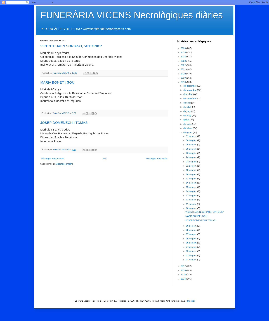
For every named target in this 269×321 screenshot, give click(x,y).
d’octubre (188, 94)
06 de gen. (191, 238)
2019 (183, 78)
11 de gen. (191, 204)
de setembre (189, 98)
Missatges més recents (52, 158)
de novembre (190, 90)
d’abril (186, 119)
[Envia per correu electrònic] (84, 73)
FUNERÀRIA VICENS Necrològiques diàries (131, 15)
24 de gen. (191, 157)
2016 (183, 270)
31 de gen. (191, 136)
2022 (183, 65)
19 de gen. (191, 170)
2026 (183, 48)
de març (187, 124)
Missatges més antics (156, 158)
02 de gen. (191, 255)
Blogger (191, 301)
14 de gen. (191, 191)
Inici (105, 158)
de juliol (187, 107)
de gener (188, 132)
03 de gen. (191, 251)
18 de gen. (191, 174)
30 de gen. (191, 140)
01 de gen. (191, 259)
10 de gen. (191, 208)
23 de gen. (191, 161)
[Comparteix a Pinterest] (96, 73)
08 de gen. (191, 230)
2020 (183, 73)
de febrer (188, 128)
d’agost (187, 102)
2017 (183, 266)
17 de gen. (191, 178)
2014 (183, 278)
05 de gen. (191, 242)
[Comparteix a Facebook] (93, 73)
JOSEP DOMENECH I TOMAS (64, 123)
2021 (183, 69)
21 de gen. (191, 166)
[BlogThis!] (87, 73)
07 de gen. (191, 234)
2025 (183, 52)
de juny (187, 111)
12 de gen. (191, 199)
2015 (183, 274)
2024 (183, 56)
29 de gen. (191, 144)
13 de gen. (191, 195)
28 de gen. (191, 149)
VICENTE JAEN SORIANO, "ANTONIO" (71, 46)
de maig (187, 115)
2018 (183, 82)
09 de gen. (191, 226)
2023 (183, 61)
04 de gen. (191, 247)
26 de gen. (191, 153)
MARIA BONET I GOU (57, 82)
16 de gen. (191, 182)
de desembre (190, 86)
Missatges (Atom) (64, 164)
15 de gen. (191, 187)
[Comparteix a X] (90, 73)
